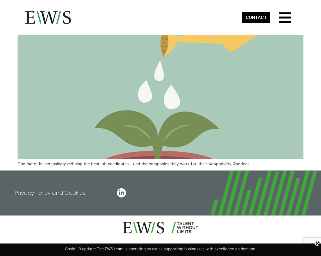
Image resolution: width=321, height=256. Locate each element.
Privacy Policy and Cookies (50, 193)
